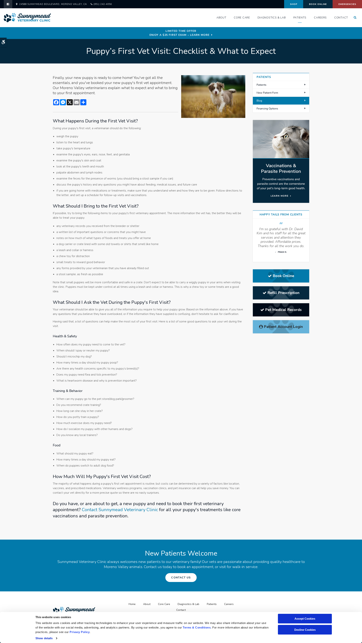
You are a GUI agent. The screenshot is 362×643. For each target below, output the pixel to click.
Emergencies (347, 4)
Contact (341, 17)
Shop (293, 4)
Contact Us (181, 577)
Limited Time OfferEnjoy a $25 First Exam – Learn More (179, 33)
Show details (44, 638)
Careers (320, 17)
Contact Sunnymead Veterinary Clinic (120, 510)
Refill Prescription (283, 292)
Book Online (318, 4)
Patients (300, 17)
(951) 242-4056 (103, 4)
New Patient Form (267, 93)
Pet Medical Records (283, 309)
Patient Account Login (283, 326)
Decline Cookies (305, 629)
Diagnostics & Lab (272, 17)
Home (132, 604)
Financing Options (267, 108)
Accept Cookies (305, 618)
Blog (259, 100)
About (221, 17)
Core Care (242, 17)
